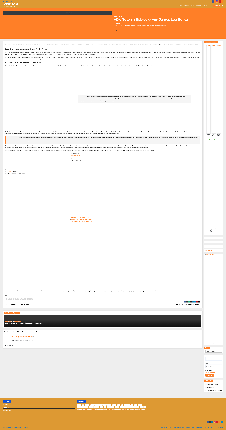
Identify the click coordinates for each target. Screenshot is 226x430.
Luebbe (112, 407)
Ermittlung (114, 404)
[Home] (175, 6)
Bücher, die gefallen (9, 175)
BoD (83, 404)
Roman (109, 409)
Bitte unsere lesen (211, 371)
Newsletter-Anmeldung (199, 427)
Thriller (120, 16)
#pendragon (158, 25)
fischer (118, 404)
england (109, 404)
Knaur (101, 407)
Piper (92, 409)
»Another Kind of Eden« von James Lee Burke (81, 219)
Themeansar (25, 427)
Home (162, 427)
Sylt (128, 409)
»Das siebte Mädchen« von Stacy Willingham (187, 304)
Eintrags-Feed (6, 407)
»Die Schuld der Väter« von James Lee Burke (81, 221)
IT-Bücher (206, 5)
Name (206, 356)
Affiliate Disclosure (167, 427)
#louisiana (152, 25)
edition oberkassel (98, 404)
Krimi (105, 407)
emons (105, 404)
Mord (138, 407)
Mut (144, 407)
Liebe (108, 407)
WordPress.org (6, 413)
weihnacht (143, 409)
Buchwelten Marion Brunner (212, 384)
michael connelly (127, 407)
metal (121, 407)
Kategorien (186, 5)
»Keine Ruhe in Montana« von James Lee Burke (82, 215)
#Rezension (163, 25)
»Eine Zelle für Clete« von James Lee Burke (81, 214)
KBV (87, 407)
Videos (192, 5)
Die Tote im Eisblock (75, 155)
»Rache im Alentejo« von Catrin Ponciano (17, 304)
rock (100, 409)
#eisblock (139, 25)
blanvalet (79, 404)
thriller (131, 409)
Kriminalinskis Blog (209, 387)
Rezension (96, 409)
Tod (134, 409)
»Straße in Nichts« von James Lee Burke (80, 217)
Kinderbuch (97, 407)
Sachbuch (119, 409)
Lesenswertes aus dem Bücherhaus (213, 390)
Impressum (198, 5)
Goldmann (131, 404)
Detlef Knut (11, 3)
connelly (87, 404)
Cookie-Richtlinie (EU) (176, 427)
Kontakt (192, 427)
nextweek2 (19, 321)
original (78, 409)
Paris (82, 409)
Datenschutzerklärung (210, 372)
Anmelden (5, 404)
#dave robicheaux (132, 25)
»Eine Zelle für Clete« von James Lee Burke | (21, 336)
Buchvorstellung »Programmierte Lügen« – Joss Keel (23, 323)
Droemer (91, 404)
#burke (126, 25)
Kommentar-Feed (7, 410)
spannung (124, 409)
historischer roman (80, 407)
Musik (141, 407)
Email (206, 363)
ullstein (138, 409)
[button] (212, 5)
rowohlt (113, 409)
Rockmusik (105, 409)
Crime (115, 16)
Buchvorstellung (9, 321)
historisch (140, 404)
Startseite (180, 5)
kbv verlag (91, 407)
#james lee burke (145, 25)
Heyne (135, 404)
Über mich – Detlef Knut (213, 427)
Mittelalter (133, 407)
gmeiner (125, 404)
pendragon (87, 409)
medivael (117, 407)
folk (122, 404)
